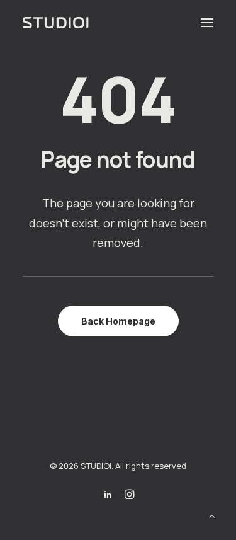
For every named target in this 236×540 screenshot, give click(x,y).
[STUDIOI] (57, 22)
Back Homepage (118, 321)
